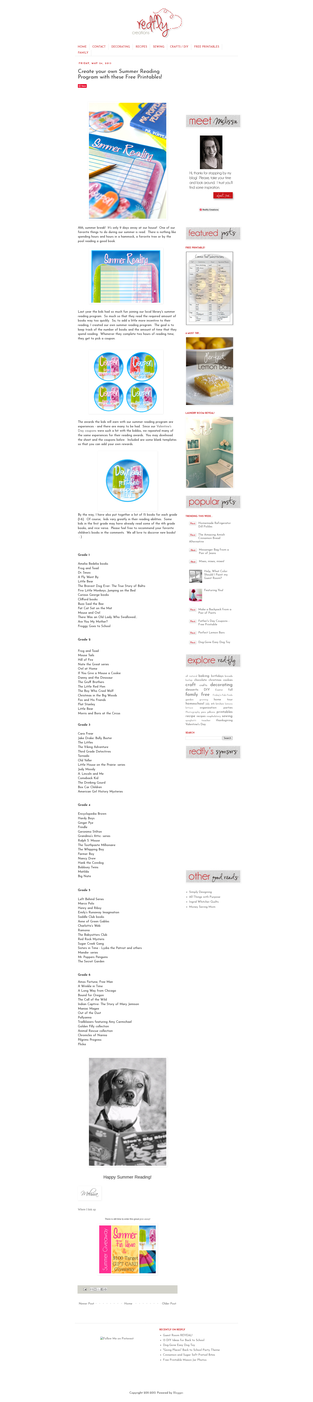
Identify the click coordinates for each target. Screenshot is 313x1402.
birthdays (217, 676)
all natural (191, 676)
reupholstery (214, 716)
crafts (203, 685)
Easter (219, 690)
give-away (144, 1219)
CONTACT (99, 47)
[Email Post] (84, 1289)
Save (84, 85)
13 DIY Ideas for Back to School (183, 1340)
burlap (189, 680)
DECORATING (120, 47)
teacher (206, 720)
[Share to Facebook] (102, 1289)
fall (230, 689)
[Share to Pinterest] (105, 1289)
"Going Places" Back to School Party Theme (191, 1350)
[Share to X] (98, 1289)
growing (203, 700)
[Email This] (91, 1289)
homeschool (194, 703)
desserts (191, 690)
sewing (227, 716)
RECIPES (141, 47)
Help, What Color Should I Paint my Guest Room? (216, 575)
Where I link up (87, 1209)
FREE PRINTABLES (206, 47)
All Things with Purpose (204, 897)
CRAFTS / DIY (179, 47)
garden (189, 699)
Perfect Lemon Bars (211, 632)
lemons (229, 704)
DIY (207, 690)
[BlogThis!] (95, 1289)
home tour (223, 699)
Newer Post (86, 1303)
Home (128, 1303)
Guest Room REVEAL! (177, 1335)
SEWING (158, 47)
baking (203, 676)
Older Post (169, 1303)
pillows (211, 712)
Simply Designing (200, 892)
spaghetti (190, 720)
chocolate (200, 680)
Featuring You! (213, 590)
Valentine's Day (195, 724)
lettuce (189, 708)
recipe (190, 716)
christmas (215, 680)
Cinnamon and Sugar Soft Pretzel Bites (189, 1355)
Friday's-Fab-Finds (223, 695)
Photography (192, 712)
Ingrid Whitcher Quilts (204, 901)
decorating (221, 685)
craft (190, 685)
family (191, 694)
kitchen (220, 704)
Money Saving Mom (202, 907)
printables (224, 712)
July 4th (209, 704)
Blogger (178, 1393)
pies (203, 712)
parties (228, 707)
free (205, 694)
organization (208, 707)
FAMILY (83, 53)
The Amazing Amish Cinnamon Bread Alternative (207, 538)
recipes (201, 716)
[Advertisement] (212, 85)
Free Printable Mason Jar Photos (184, 1360)
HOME (82, 47)
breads (229, 676)
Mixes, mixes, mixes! (211, 561)
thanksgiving (224, 720)
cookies (228, 680)
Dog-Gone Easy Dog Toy (214, 642)
